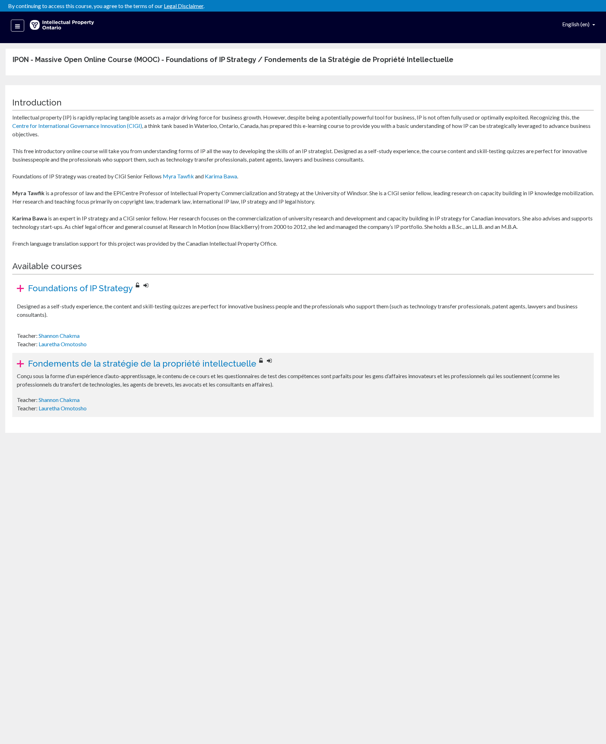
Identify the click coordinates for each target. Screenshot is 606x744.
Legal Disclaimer (183, 5)
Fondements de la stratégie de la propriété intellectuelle (142, 364)
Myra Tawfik (178, 176)
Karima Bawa (221, 176)
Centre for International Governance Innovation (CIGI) (77, 125)
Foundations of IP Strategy (80, 288)
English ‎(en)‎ (576, 24)
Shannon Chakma (59, 335)
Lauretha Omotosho (63, 344)
